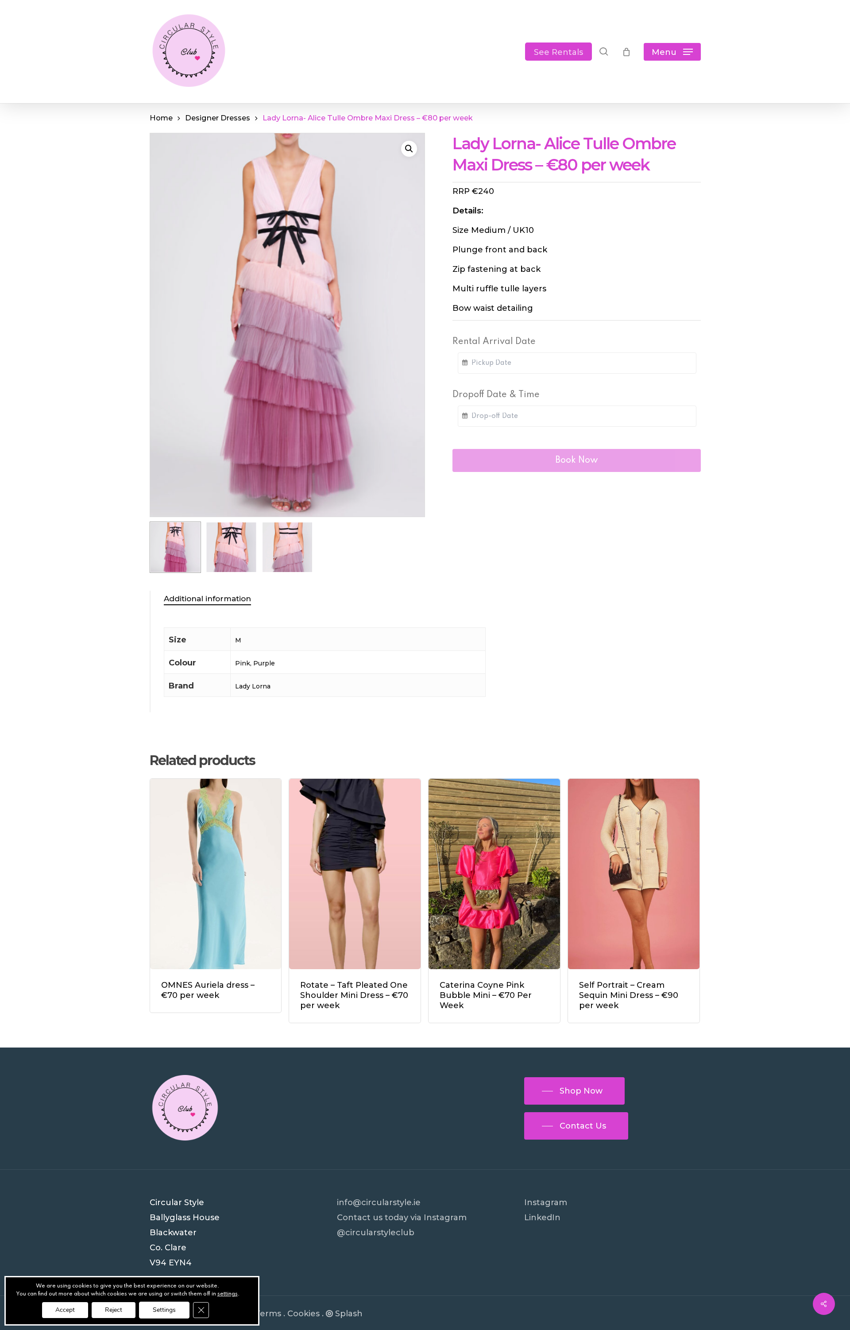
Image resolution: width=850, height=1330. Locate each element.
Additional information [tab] (207, 598)
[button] (672, 51)
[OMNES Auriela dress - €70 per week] (216, 874)
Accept (65, 1310)
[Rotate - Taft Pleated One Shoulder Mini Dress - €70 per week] (355, 874)
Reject (113, 1310)
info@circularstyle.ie (379, 1202)
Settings (164, 1310)
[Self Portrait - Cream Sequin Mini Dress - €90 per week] (633, 874)
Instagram (545, 1202)
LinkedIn (542, 1217)
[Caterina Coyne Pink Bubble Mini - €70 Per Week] (494, 874)
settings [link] (227, 1294)
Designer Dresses (217, 117)
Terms (268, 1313)
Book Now (576, 460)
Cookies (303, 1313)
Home (161, 117)
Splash (349, 1313)
